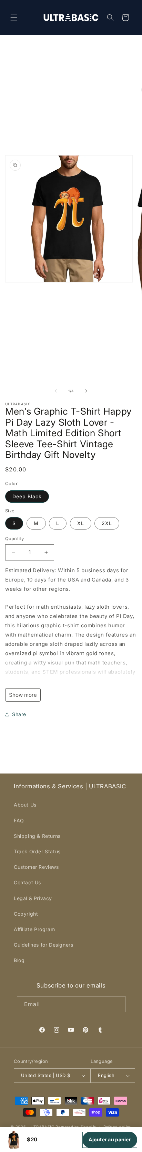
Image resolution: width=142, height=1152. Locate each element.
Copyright (26, 914)
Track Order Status (37, 851)
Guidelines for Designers (43, 945)
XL (80, 523)
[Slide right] (86, 390)
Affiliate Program (34, 929)
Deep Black (27, 496)
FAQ (19, 820)
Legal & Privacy (33, 898)
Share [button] (19, 714)
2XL (107, 523)
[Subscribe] (117, 1004)
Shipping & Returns (37, 836)
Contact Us (27, 882)
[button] (13, 17)
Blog (19, 960)
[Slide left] (55, 390)
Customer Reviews (36, 867)
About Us (25, 805)
